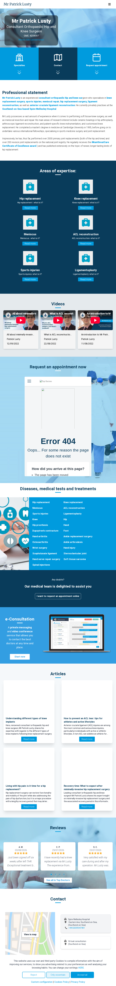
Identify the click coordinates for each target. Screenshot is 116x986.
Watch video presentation (31, 39)
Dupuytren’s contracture (45, 530)
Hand (66, 525)
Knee (35, 519)
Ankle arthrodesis (73, 542)
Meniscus (37, 508)
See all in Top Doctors (58, 880)
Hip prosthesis (40, 525)
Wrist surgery (39, 547)
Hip (65, 519)
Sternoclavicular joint (75, 553)
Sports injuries (40, 513)
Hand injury (69, 547)
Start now (19, 656)
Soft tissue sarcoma (75, 559)
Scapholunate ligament (44, 553)
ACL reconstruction (74, 508)
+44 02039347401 (76, 928)
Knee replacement (73, 502)
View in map (30, 934)
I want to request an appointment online (58, 596)
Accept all (82, 974)
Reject (34, 974)
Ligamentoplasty (72, 513)
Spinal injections (41, 565)
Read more (30, 208)
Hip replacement (41, 502)
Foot (66, 530)
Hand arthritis (39, 536)
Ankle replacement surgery (78, 536)
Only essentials (58, 974)
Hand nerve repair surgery (46, 559)
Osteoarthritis (40, 542)
